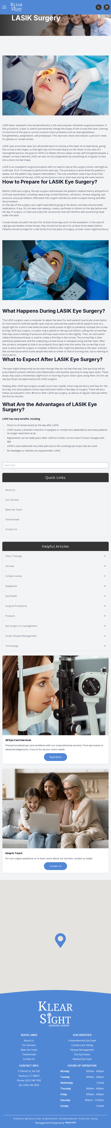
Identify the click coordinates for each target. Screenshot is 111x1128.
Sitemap (94, 1118)
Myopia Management (82, 1049)
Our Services (12, 499)
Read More (55, 757)
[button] (4, 7)
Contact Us (11, 529)
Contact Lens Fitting (82, 1045)
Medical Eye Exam (82, 1059)
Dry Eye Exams (82, 1054)
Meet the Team (13, 509)
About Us (10, 490)
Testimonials (12, 519)
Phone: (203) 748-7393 (29, 1080)
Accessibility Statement (68, 1118)
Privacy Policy (84, 1118)
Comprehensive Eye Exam (82, 1040)
